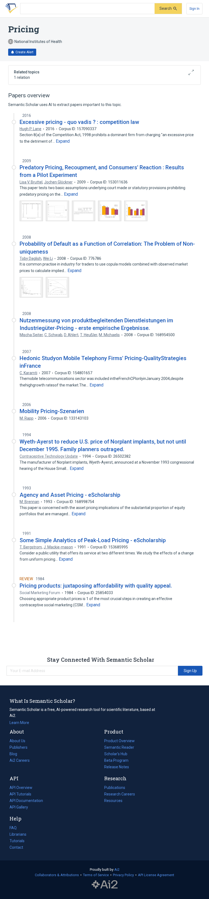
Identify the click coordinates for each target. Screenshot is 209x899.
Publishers (18, 747)
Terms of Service (96, 875)
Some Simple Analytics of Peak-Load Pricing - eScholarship (93, 540)
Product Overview (119, 741)
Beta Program (116, 760)
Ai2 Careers (20, 761)
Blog (15, 754)
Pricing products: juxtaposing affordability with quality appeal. (96, 585)
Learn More (19, 722)
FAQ (13, 828)
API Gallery (19, 807)
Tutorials (17, 841)
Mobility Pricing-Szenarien (52, 411)
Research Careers (119, 794)
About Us (17, 741)
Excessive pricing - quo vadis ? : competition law (79, 122)
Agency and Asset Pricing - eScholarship (70, 495)
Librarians (18, 834)
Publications (114, 788)
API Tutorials (20, 794)
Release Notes (116, 767)
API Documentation (26, 801)
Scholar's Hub (115, 754)
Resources (113, 801)
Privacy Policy (123, 875)
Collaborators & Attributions (57, 875)
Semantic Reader (119, 747)
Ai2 (116, 869)
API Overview (21, 787)
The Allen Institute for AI (105, 884)
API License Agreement (156, 875)
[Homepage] (10, 8)
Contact (16, 847)
